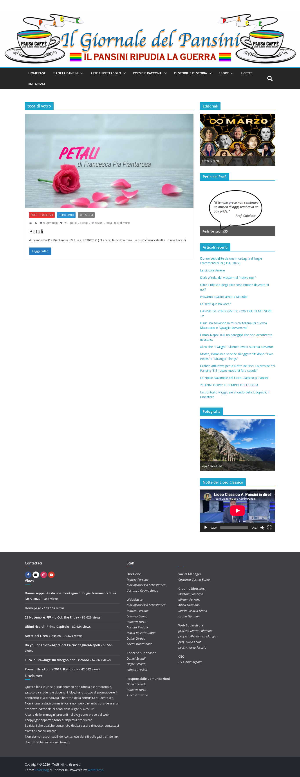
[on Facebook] (28, 574)
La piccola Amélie (212, 270)
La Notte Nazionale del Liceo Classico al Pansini (234, 378)
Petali (36, 231)
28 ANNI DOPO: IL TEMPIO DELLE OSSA (229, 385)
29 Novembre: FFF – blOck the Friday (52, 617)
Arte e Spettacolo (105, 73)
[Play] (206, 527)
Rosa (109, 223)
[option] (237, 140)
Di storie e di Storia (190, 73)
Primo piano (66, 215)
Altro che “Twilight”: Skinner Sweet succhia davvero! (236, 347)
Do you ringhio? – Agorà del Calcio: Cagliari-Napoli (62, 645)
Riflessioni (86, 215)
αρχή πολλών (212, 466)
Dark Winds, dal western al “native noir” (228, 277)
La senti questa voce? (215, 304)
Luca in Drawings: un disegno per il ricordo (57, 660)
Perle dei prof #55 (215, 231)
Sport (224, 73)
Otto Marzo (210, 161)
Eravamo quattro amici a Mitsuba (224, 297)
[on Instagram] (43, 574)
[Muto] (262, 527)
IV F (66, 223)
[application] (237, 510)
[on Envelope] (36, 574)
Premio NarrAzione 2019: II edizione (51, 669)
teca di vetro (122, 223)
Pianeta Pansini (66, 73)
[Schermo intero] (269, 527)
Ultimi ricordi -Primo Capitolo (47, 626)
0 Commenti (50, 223)
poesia (84, 223)
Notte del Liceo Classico (43, 636)
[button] (81, 73)
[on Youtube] (51, 574)
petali (73, 223)
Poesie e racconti (147, 73)
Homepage (37, 73)
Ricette (246, 73)
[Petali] (109, 161)
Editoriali (36, 84)
